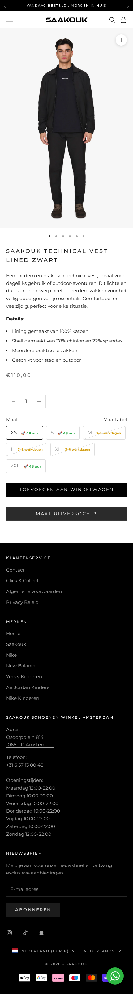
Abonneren (33, 910)
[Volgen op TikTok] (25, 933)
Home (13, 633)
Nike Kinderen (22, 698)
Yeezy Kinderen (24, 676)
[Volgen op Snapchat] (41, 933)
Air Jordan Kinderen (29, 687)
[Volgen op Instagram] (9, 933)
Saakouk (16, 644)
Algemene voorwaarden (34, 591)
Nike (11, 655)
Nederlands (99, 951)
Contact (15, 570)
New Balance (21, 666)
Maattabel (115, 419)
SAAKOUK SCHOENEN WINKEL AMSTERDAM (60, 717)
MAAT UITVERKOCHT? (66, 514)
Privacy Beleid (22, 602)
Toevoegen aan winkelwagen (66, 489)
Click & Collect (22, 580)
